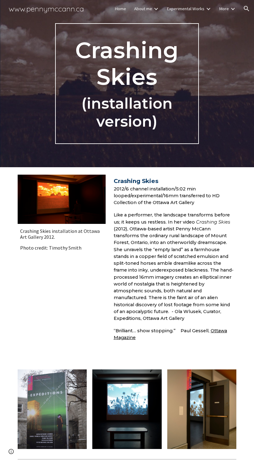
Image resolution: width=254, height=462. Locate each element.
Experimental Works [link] (185, 8)
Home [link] (120, 8)
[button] (246, 8)
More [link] (224, 8)
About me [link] (143, 8)
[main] (127, 83)
